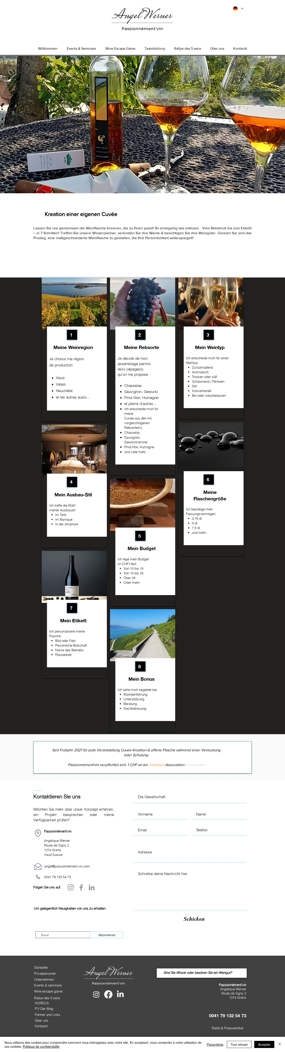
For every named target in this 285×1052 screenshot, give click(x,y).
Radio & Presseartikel (227, 1028)
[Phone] (37, 877)
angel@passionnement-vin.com (67, 866)
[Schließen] (279, 1044)
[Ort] (37, 833)
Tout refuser (239, 1044)
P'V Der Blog (44, 1009)
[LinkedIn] (92, 887)
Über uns (41, 1020)
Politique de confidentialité (41, 1046)
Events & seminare (48, 985)
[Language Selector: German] (238, 9)
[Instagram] (71, 887)
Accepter (264, 1044)
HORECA (42, 1003)
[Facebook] (81, 887)
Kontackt (41, 1026)
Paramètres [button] (215, 1044)
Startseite (41, 967)
